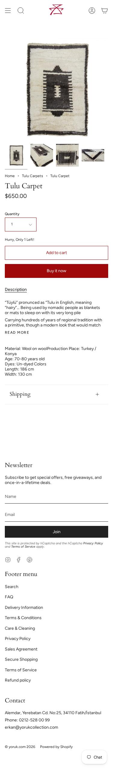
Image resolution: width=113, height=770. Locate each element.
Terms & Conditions (23, 617)
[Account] (92, 10)
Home (10, 176)
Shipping (20, 394)
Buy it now (56, 270)
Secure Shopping (21, 659)
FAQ (9, 597)
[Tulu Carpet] (16, 155)
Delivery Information (24, 607)
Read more (17, 332)
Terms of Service (23, 547)
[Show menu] (7, 10)
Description (16, 289)
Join (57, 531)
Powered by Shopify (56, 747)
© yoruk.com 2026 (20, 747)
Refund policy (18, 680)
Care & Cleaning (20, 628)
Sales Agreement (21, 649)
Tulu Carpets (32, 176)
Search (11, 586)
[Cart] (104, 10)
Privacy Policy (93, 543)
